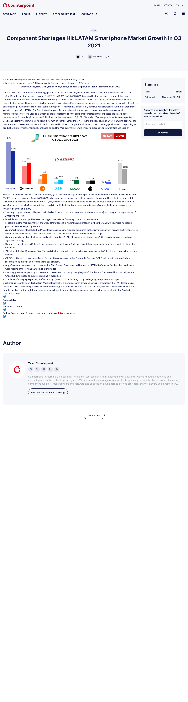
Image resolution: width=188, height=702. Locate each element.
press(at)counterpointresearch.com (56, 313)
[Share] (167, 13)
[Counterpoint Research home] (18, 5)
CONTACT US (89, 14)
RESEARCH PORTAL (64, 14)
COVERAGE (9, 14)
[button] (179, 5)
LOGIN (157, 5)
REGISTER (168, 5)
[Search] (175, 13)
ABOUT (26, 14)
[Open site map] (183, 13)
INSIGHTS (41, 14)
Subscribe (163, 132)
